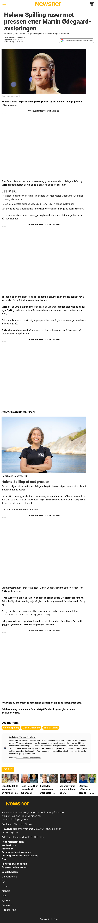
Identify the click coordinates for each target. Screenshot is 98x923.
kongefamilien (64, 743)
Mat (4, 895)
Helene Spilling (11, 727)
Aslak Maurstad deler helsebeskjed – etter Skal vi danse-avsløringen (39, 204)
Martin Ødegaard (31, 727)
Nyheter (6, 900)
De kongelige (9, 876)
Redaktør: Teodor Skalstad (14, 37)
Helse (5, 886)
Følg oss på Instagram (14, 867)
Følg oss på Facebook (14, 863)
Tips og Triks (9, 909)
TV (3, 914)
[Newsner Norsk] (48, 4)
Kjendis (15, 34)
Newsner (7, 34)
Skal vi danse (49, 306)
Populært (7, 905)
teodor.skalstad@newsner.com (28, 758)
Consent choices (49, 919)
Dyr (4, 881)
